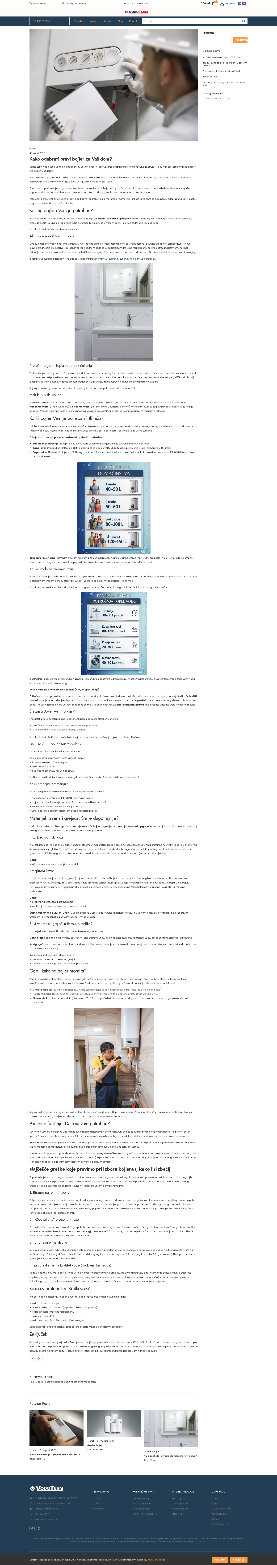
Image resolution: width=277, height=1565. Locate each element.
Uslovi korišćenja (141, 1498)
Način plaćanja (180, 1508)
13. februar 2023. (105, 1441)
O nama (97, 1498)
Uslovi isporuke (180, 1503)
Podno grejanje (219, 1513)
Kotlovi (108, 21)
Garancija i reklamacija (145, 1513)
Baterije (215, 1519)
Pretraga (208, 33)
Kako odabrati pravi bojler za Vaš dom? (222, 57)
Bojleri (32, 148)
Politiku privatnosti (156, 1559)
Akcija (93, 21)
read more (35, 1459)
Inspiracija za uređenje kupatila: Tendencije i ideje (224, 83)
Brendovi (98, 1508)
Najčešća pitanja (141, 1508)
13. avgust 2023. (48, 1450)
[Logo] (136, 12)
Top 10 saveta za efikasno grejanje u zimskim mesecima (225, 64)
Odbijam (220, 1559)
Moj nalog (177, 1513)
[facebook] (32, 1528)
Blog (120, 21)
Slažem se (238, 1559)
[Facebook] (239, 3)
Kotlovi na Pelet (210, 76)
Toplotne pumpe (220, 1524)
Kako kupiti (177, 1498)
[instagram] (38, 1528)
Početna (79, 21)
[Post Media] (56, 1428)
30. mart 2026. (37, 153)
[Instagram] (244, 3)
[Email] (44, 1358)
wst (35, 1450)
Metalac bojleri (95, 1445)
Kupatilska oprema (221, 1508)
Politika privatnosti (142, 1503)
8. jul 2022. (159, 1451)
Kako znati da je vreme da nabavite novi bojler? (170, 1456)
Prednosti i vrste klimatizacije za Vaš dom (223, 71)
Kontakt (133, 21)
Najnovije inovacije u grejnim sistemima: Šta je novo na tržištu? (63, 1454)
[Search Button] (243, 21)
